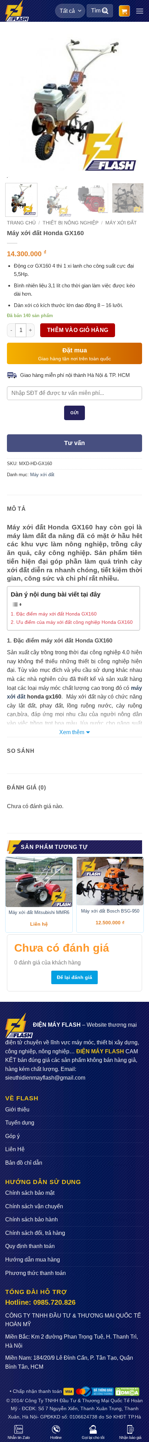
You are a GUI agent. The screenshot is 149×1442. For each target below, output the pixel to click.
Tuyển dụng (19, 1123)
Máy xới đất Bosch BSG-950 (110, 911)
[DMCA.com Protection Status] (127, 1391)
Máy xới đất (121, 222)
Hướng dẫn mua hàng (32, 1260)
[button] (124, 11)
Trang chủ (21, 222)
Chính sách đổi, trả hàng (35, 1233)
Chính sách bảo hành (31, 1219)
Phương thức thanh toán (35, 1273)
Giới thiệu (17, 1109)
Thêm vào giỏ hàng (77, 330)
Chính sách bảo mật (29, 1193)
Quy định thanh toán (30, 1246)
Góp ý (12, 1136)
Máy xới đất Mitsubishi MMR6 (39, 912)
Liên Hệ (15, 1149)
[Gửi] (105, 11)
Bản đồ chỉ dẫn (23, 1163)
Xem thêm (71, 732)
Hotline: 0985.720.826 (40, 1302)
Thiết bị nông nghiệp (70, 222)
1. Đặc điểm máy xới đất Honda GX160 (54, 614)
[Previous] (18, 103)
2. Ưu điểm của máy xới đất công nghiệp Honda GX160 (72, 622)
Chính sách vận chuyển (34, 1206)
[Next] (130, 103)
